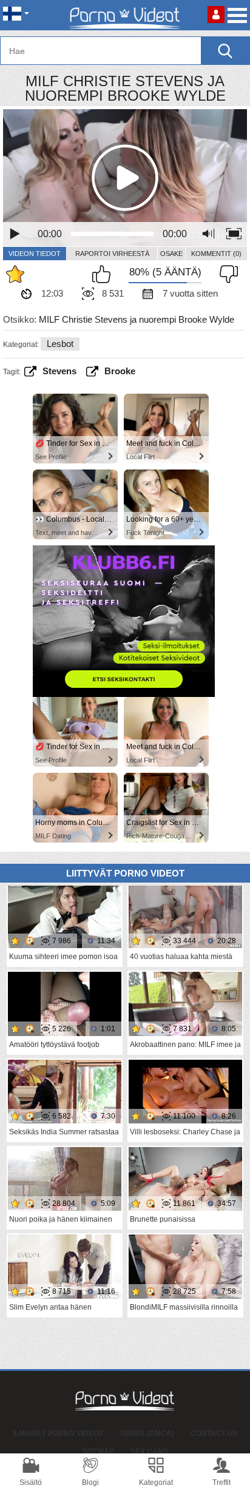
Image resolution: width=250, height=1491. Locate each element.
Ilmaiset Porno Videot (58, 1433)
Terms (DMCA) (147, 1433)
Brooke (119, 371)
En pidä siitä (226, 274)
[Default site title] (125, 15)
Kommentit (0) (216, 253)
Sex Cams (149, 1451)
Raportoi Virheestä (112, 253)
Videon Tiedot (34, 253)
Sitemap (98, 1451)
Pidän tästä (104, 274)
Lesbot (60, 343)
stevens (59, 371)
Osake (171, 253)
